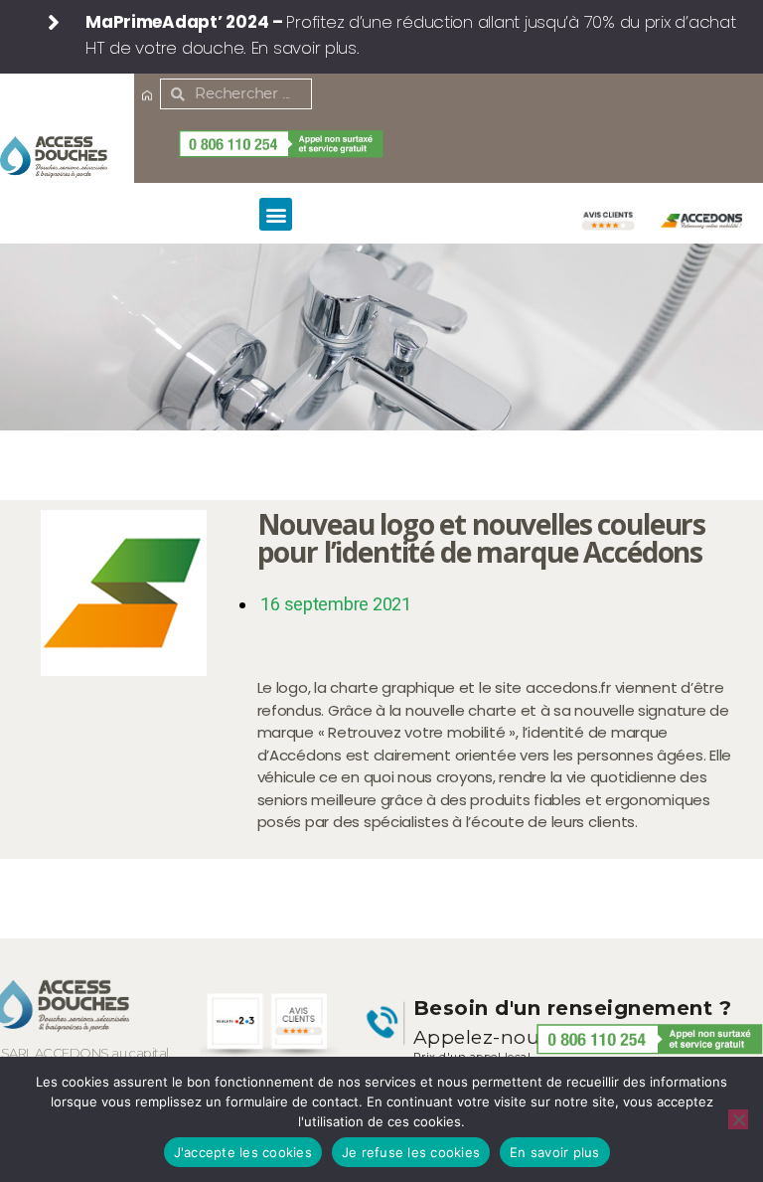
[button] (275, 214)
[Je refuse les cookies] (738, 1119)
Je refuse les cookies (411, 1152)
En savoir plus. (305, 48)
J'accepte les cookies (243, 1152)
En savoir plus (555, 1152)
